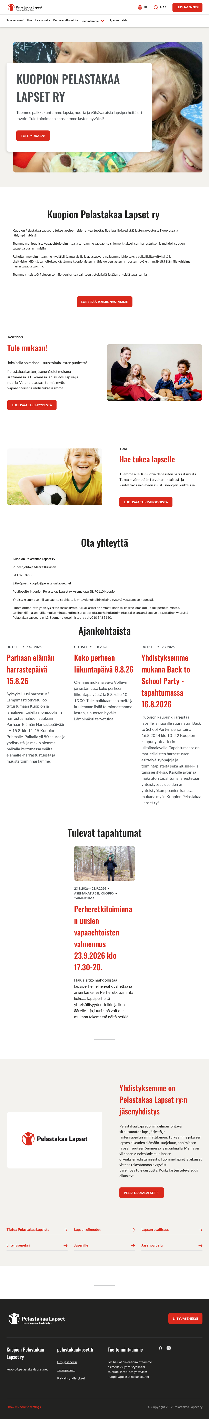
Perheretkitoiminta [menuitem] (65, 20)
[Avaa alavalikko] (102, 20)
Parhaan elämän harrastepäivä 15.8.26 (30, 669)
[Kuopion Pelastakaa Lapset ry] (25, 7)
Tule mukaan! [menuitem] (15, 20)
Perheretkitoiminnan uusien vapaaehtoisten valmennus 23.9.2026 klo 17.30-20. (103, 938)
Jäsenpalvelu (66, 1370)
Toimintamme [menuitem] (90, 21)
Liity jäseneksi (67, 1362)
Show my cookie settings (24, 1407)
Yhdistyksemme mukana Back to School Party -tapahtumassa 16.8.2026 (165, 681)
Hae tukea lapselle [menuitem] (38, 20)
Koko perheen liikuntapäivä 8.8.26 (103, 663)
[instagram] (169, 1348)
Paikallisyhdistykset (71, 1378)
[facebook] (160, 1348)
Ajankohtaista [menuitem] (118, 20)
